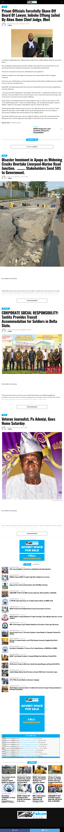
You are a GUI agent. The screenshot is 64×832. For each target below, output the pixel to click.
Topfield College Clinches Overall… (26, 751)
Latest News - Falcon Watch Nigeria (26, 738)
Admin (10, 25)
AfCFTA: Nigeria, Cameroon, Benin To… (31, 748)
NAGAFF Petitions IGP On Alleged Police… (28, 742)
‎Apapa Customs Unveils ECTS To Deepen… (28, 740)
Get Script (26, 757)
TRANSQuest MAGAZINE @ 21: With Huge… (28, 746)
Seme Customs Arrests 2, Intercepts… (27, 750)
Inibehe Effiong (16, 122)
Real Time (30, 757)
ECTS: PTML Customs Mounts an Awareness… (29, 744)
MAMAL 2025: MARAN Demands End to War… (28, 753)
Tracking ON (35, 757)
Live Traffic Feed (31, 735)
